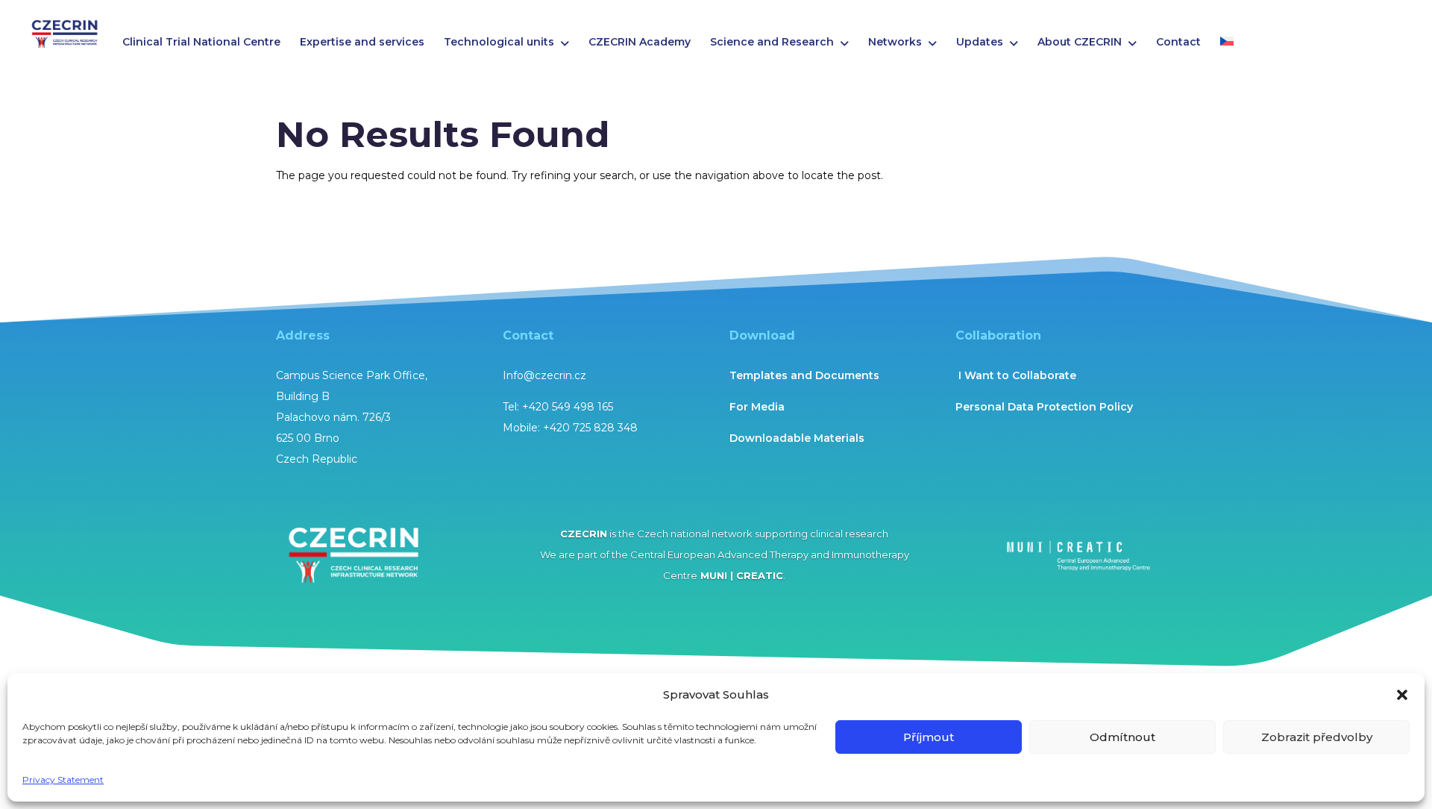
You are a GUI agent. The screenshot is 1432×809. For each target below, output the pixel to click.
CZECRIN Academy (639, 43)
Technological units (499, 43)
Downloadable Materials (796, 438)
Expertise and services (362, 43)
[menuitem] (1227, 46)
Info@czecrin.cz (544, 375)
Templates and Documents (804, 375)
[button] (1402, 694)
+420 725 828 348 (590, 427)
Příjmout (928, 737)
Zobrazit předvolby (1316, 737)
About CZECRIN (1079, 43)
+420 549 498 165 (567, 406)
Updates (979, 43)
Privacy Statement (63, 779)
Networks (895, 43)
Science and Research (772, 43)
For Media (757, 406)
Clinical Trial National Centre (201, 43)
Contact (1178, 43)
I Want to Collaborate (1015, 375)
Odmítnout (1122, 737)
